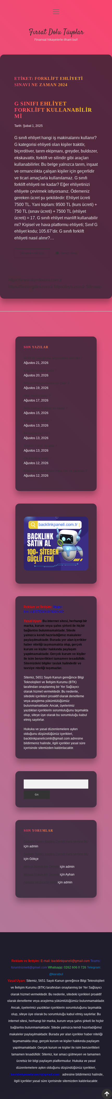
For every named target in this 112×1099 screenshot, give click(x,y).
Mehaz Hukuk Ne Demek (41, 866)
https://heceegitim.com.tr (30, 287)
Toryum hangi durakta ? (40, 446)
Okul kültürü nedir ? (37, 458)
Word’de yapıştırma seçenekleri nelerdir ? (53, 358)
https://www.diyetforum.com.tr (35, 280)
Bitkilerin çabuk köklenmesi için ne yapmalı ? (55, 471)
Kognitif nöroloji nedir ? (40, 371)
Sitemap (93, 287)
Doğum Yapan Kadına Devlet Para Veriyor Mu (56, 841)
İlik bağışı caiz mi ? (37, 433)
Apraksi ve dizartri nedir (40, 882)
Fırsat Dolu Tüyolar (56, 32)
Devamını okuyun (35, 254)
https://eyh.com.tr (69, 287)
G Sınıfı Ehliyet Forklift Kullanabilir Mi (53, 110)
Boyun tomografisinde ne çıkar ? (46, 383)
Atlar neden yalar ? (37, 396)
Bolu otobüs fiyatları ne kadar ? (45, 408)
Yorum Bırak (69, 253)
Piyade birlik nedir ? (38, 421)
